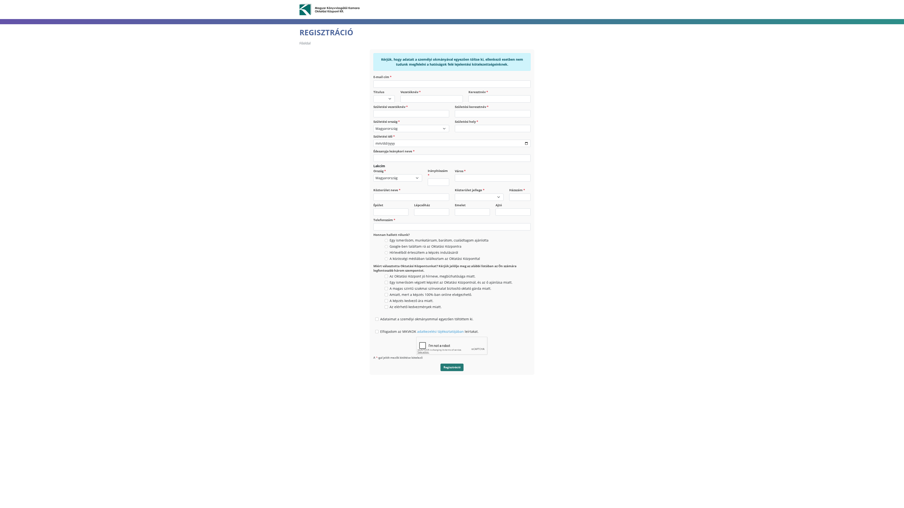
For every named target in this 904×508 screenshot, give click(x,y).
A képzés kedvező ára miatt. (411, 300)
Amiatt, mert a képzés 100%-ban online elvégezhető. (431, 294)
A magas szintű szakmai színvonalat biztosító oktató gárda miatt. (440, 288)
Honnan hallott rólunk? (391, 235)
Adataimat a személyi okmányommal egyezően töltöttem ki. (426, 319)
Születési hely (466, 121)
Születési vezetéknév (390, 107)
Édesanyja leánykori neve (394, 151)
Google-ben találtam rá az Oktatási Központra (425, 246)
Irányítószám (438, 173)
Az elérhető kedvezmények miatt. (416, 307)
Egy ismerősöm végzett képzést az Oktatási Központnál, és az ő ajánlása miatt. (451, 282)
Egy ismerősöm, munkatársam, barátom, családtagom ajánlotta (439, 240)
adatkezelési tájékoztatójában (440, 331)
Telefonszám (384, 220)
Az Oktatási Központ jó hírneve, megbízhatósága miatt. (433, 276)
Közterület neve (386, 190)
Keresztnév (478, 92)
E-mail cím (382, 77)
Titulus (378, 92)
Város (460, 171)
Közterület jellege (469, 190)
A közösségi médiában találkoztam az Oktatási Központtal (435, 258)
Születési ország (386, 121)
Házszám (517, 190)
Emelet (460, 205)
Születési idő (384, 136)
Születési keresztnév (471, 107)
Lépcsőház (422, 205)
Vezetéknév (410, 92)
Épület (378, 205)
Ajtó (499, 205)
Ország (379, 171)
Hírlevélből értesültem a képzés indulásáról (424, 252)
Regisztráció (452, 367)
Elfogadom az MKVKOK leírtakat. (429, 331)
